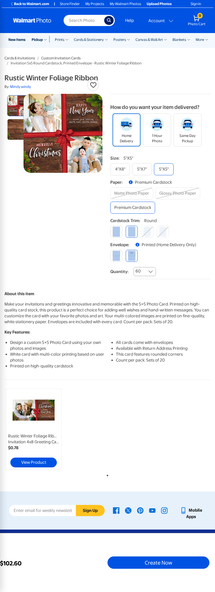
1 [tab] (106, 474)
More (200, 40)
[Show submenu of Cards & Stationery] (106, 39)
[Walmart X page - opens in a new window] (128, 510)
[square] (116, 232)
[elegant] (147, 232)
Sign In (196, 4)
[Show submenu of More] (206, 39)
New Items (16, 40)
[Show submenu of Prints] (67, 39)
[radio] (17, 105)
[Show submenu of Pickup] (47, 39)
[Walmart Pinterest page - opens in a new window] (140, 510)
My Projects (94, 4)
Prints (59, 40)
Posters (119, 40)
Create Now (158, 563)
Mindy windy (20, 87)
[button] (93, 85)
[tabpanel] (38, 429)
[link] (33, 429)
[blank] (116, 256)
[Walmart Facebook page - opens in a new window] (116, 510)
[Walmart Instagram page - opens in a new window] (164, 510)
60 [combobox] (138, 271)
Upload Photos (159, 4)
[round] (132, 232)
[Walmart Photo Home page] (32, 20)
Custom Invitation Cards (61, 58)
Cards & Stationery (89, 40)
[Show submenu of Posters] (128, 39)
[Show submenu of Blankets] (188, 39)
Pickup (37, 40)
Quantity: (119, 271)
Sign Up (90, 510)
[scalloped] (163, 232)
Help (129, 20)
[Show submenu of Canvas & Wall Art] (165, 39)
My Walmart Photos (125, 4)
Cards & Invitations (19, 58)
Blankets (179, 40)
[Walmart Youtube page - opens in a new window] (152, 510)
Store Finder (70, 4)
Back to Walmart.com (31, 4)
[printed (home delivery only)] (132, 256)
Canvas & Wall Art (149, 40)
